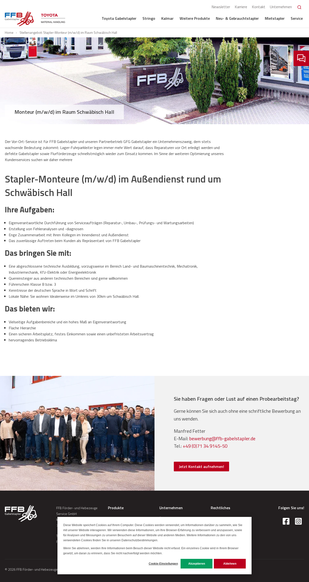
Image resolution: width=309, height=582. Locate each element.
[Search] (299, 7)
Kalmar (167, 18)
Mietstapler (275, 18)
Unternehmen (281, 7)
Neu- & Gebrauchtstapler (237, 18)
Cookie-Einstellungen (163, 563)
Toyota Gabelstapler (119, 18)
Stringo (148, 18)
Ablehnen (229, 563)
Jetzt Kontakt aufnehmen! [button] (201, 466)
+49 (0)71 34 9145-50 (205, 446)
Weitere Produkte (195, 18)
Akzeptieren (196, 563)
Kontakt (258, 7)
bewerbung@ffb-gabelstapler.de (222, 438)
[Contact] (301, 58)
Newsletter (220, 7)
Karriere (241, 7)
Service (297, 18)
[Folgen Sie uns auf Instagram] (298, 521)
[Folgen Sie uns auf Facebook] (286, 521)
